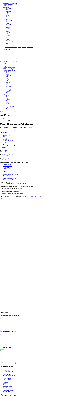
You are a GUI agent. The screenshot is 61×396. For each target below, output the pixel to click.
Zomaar (8, 27)
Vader (7, 39)
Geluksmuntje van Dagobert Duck (11, 174)
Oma (7, 36)
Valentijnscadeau (7, 167)
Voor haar (8, 40)
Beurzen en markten (7, 386)
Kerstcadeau (6, 373)
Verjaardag (8, 24)
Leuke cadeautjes (7, 377)
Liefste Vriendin (5, 155)
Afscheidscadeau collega (9, 375)
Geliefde (8, 33)
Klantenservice (6, 135)
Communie (8, 11)
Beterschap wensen (7, 374)
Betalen (5, 136)
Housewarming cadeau (8, 371)
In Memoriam (9, 16)
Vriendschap (9, 25)
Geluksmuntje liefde (7, 177)
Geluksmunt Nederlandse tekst (10, 3)
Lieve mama (4, 147)
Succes (7, 23)
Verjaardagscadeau (7, 370)
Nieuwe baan (9, 20)
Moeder (8, 35)
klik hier (40, 196)
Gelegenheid (6, 7)
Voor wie (5, 29)
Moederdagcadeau (7, 166)
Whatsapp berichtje (33, 196)
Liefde (7, 19)
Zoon (7, 43)
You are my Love (5, 151)
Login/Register (6, 49)
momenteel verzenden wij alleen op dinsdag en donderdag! (19, 47)
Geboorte (8, 12)
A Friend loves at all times (7, 154)
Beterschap (8, 9)
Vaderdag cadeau (7, 164)
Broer (7, 31)
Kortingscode (6, 138)
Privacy (5, 384)
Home (4, 1)
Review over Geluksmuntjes (9, 178)
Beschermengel (9, 8)
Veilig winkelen (6, 142)
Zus (7, 44)
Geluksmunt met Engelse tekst (10, 4)
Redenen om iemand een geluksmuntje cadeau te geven (16, 179)
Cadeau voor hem (7, 378)
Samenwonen (9, 21)
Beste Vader (4, 159)
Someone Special (5, 158)
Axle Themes (12, 395)
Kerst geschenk (6, 168)
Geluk (7, 13)
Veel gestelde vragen (8, 140)
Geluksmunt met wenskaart (9, 5)
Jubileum (8, 17)
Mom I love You (5, 149)
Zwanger (8, 28)
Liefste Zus (3, 157)
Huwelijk (8, 15)
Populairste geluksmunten (9, 175)
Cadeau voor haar (7, 379)
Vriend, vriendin (10, 41)
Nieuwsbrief (6, 139)
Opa (7, 37)
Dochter (8, 32)
